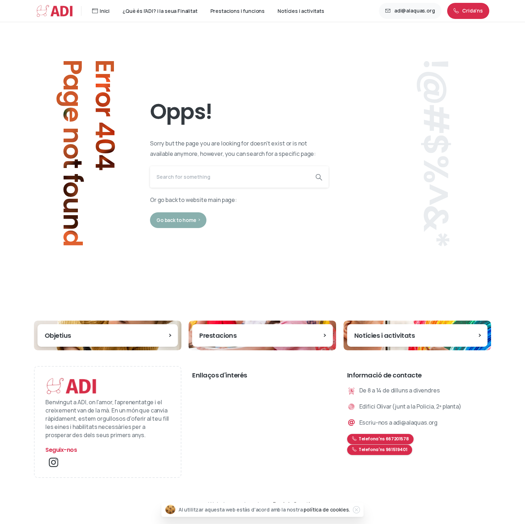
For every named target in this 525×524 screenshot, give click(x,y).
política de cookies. (327, 509)
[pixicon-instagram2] (53, 462)
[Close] (356, 509)
